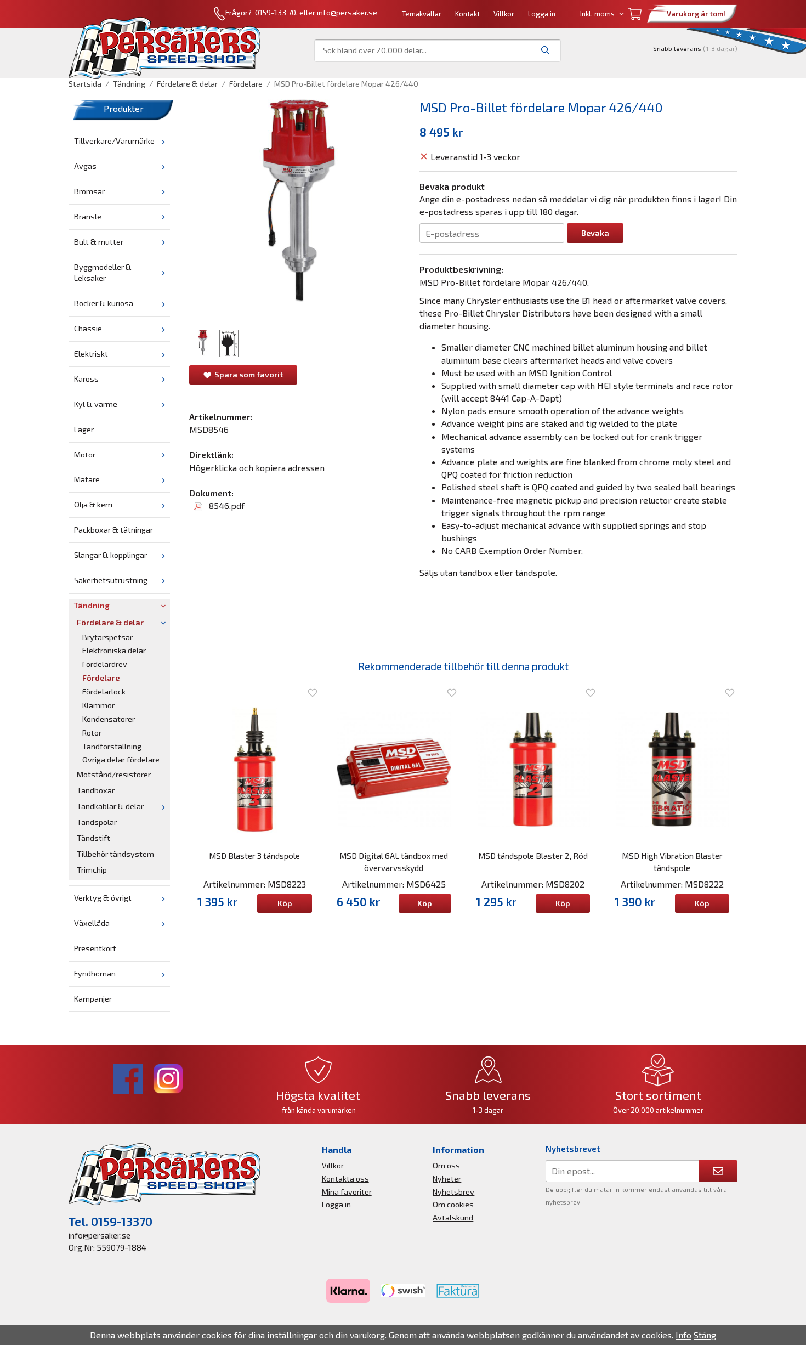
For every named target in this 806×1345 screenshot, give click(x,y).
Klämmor (98, 705)
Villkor (503, 13)
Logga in (541, 13)
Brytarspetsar (107, 637)
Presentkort (95, 948)
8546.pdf (226, 505)
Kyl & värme (95, 404)
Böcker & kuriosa (103, 303)
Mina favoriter (347, 1191)
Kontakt (467, 13)
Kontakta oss (345, 1178)
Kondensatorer (108, 719)
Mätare (87, 479)
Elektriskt (91, 353)
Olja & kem (93, 504)
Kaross (86, 378)
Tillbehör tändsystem (115, 853)
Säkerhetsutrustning (110, 580)
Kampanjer (93, 998)
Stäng (705, 1335)
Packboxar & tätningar (113, 529)
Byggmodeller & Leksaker (103, 272)
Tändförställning (111, 746)
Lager (84, 429)
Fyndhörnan (95, 973)
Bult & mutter (98, 241)
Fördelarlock (104, 691)
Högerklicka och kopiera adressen (257, 467)
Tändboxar (96, 790)
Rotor (91, 732)
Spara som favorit (247, 374)
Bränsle (87, 216)
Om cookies (453, 1204)
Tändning (92, 605)
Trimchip (92, 869)
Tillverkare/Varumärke (114, 140)
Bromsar (89, 191)
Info (683, 1335)
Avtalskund (453, 1217)
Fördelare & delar (110, 622)
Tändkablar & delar (110, 806)
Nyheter (447, 1178)
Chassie (88, 328)
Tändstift (93, 838)
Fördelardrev (104, 664)
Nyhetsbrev (453, 1191)
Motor (84, 454)
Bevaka (595, 233)
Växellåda (92, 923)
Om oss (446, 1165)
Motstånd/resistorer (114, 774)
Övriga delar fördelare (121, 759)
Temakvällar (421, 13)
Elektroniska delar (114, 650)
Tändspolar (97, 822)
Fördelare (101, 677)
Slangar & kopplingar (110, 555)
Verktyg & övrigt (103, 897)
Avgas (85, 166)
